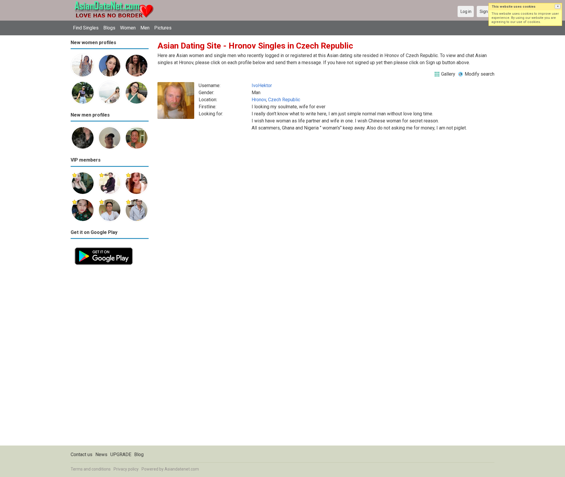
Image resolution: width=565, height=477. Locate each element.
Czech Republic (284, 99)
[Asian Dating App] (104, 247)
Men (144, 28)
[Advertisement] (110, 357)
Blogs (109, 28)
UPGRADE (120, 454)
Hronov (259, 99)
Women (128, 28)
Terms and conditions (91, 469)
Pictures (163, 28)
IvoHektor (262, 85)
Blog (139, 454)
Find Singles (86, 28)
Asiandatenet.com (181, 469)
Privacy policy (126, 469)
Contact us (81, 454)
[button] (558, 6)
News (101, 454)
